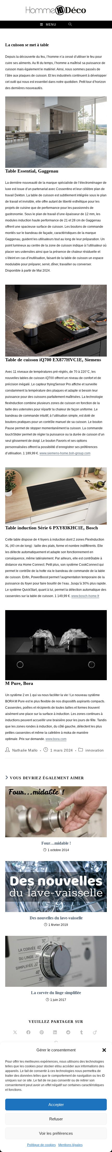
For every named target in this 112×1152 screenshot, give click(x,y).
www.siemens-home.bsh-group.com (65, 453)
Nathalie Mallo (25, 750)
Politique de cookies (41, 1145)
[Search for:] (70, 24)
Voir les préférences (56, 1133)
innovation (94, 750)
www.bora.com (56, 739)
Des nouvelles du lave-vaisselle (56, 918)
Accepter (56, 1104)
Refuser (56, 1119)
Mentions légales (70, 1145)
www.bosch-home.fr (85, 596)
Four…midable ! (56, 843)
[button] (104, 1050)
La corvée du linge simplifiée (56, 992)
